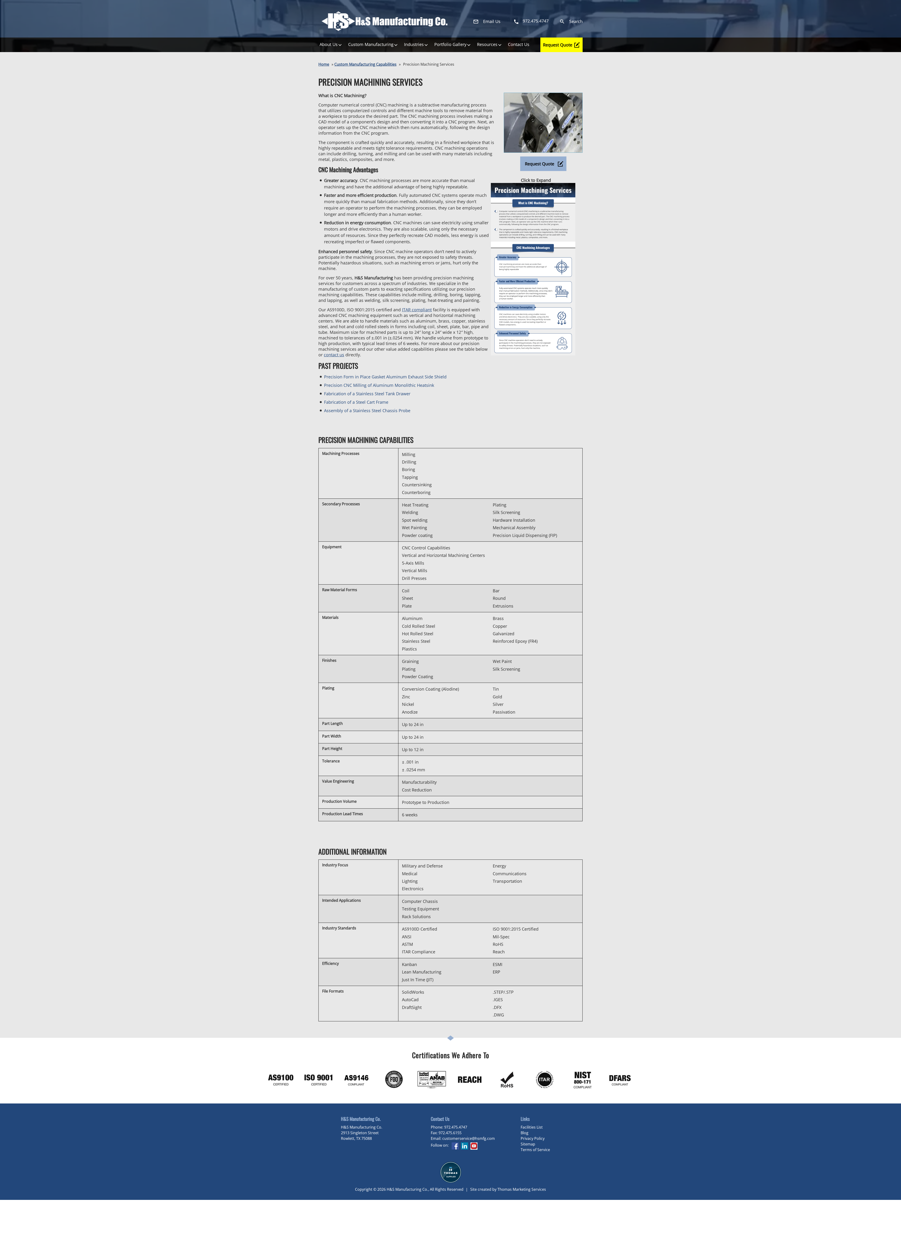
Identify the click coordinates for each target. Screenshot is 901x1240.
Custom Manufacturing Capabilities (365, 64)
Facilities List (532, 1127)
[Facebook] (455, 1148)
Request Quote (557, 45)
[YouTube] (473, 1148)
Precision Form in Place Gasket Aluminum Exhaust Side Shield (385, 377)
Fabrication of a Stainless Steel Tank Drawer (367, 393)
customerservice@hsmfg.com (468, 1138)
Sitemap (528, 1144)
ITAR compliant (417, 309)
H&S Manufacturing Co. (407, 1189)
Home (323, 64)
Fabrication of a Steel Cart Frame (356, 402)
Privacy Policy (533, 1138)
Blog (524, 1132)
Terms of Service (535, 1149)
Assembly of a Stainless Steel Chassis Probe (367, 410)
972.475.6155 (450, 1132)
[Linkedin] (464, 1148)
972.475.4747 (455, 1127)
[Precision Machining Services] (543, 151)
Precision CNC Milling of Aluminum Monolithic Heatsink (379, 385)
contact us (334, 355)
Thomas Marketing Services (521, 1189)
